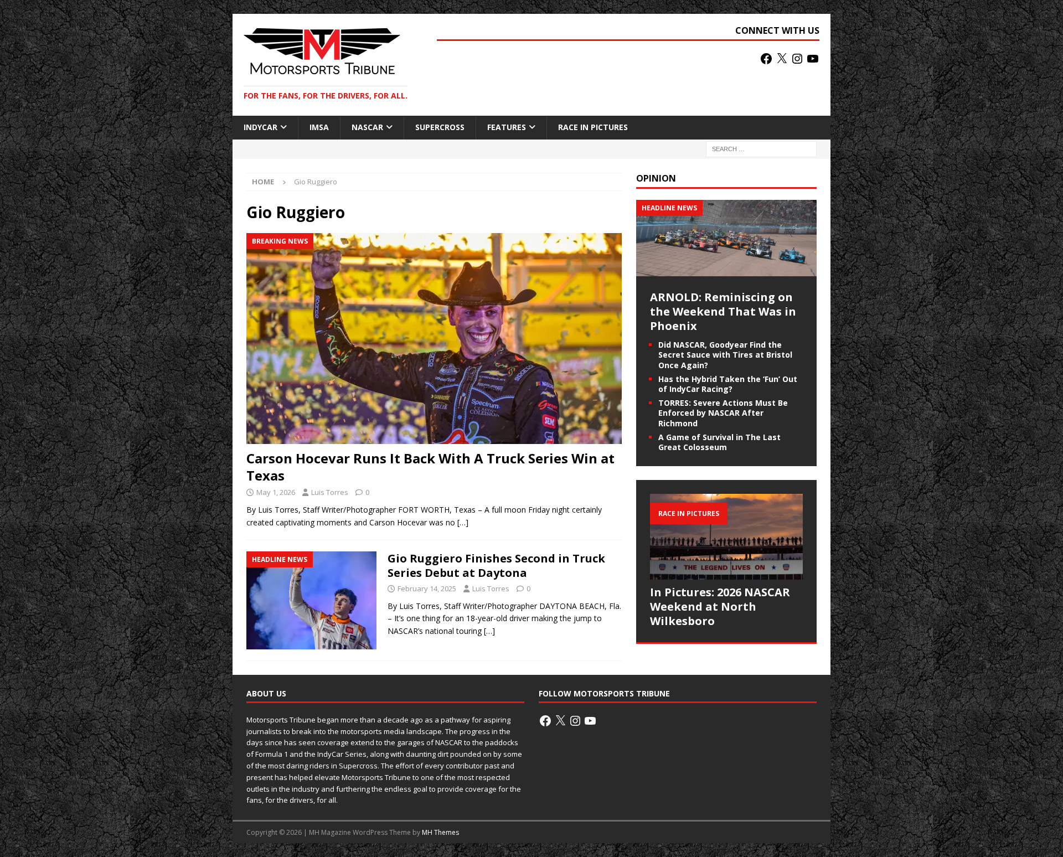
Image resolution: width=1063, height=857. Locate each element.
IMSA (319, 127)
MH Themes (440, 832)
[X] (781, 58)
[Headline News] (311, 600)
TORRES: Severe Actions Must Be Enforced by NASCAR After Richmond (723, 412)
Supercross (440, 127)
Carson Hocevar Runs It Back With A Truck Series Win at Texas (430, 466)
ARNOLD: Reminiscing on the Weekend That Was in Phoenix (723, 311)
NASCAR (367, 127)
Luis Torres (329, 492)
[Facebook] (766, 58)
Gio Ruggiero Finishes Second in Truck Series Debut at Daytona (496, 565)
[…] (462, 522)
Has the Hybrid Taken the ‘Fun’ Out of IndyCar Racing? (727, 384)
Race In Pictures (593, 127)
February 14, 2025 (427, 588)
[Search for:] (761, 148)
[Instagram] (797, 58)
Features (506, 127)
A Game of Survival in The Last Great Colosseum (719, 442)
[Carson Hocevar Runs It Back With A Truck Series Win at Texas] (434, 338)
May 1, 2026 (275, 492)
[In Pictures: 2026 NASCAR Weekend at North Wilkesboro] (726, 537)
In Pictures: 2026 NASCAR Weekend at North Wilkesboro (720, 606)
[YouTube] (812, 58)
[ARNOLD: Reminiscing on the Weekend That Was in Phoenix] (726, 270)
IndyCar (260, 127)
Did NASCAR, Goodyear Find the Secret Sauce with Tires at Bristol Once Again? (725, 354)
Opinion (656, 178)
